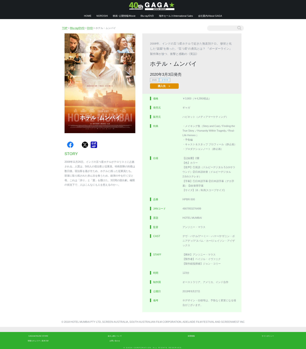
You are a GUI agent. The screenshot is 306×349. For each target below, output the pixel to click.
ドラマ (164, 80)
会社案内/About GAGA (210, 15)
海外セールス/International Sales (176, 15)
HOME (87, 15)
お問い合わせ (114, 341)
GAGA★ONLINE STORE (38, 336)
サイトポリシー (268, 336)
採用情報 (191, 336)
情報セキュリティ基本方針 (38, 341)
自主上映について (115, 336)
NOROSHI (102, 15)
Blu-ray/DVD (147, 15)
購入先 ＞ (164, 86)
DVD (154, 80)
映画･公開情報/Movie (124, 15)
